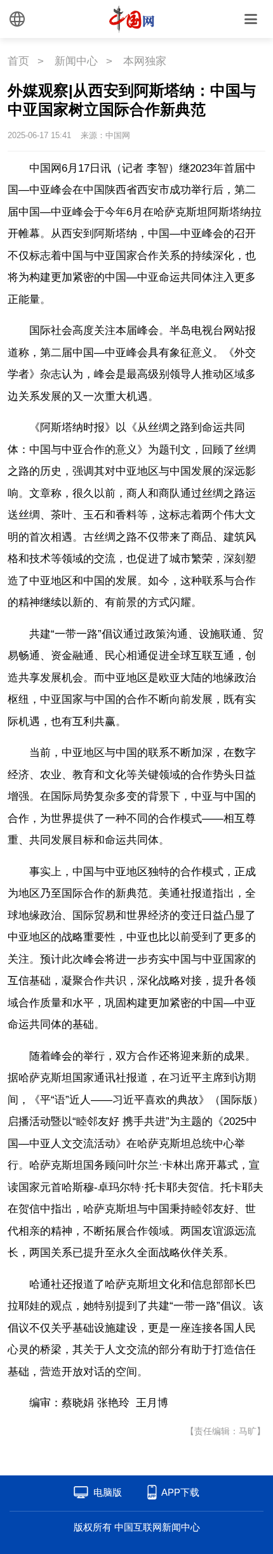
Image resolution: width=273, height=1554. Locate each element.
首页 (18, 61)
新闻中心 (76, 61)
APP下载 (180, 1492)
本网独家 (144, 61)
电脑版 (107, 1492)
